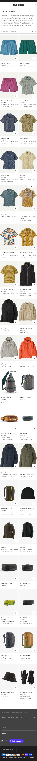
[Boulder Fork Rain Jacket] (9, 456)
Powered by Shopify (9, 759)
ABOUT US (21, 757)
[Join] (32, 717)
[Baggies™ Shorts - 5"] (9, 48)
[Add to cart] (16, 392)
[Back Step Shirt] (9, 123)
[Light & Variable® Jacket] (9, 348)
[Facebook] (2, 741)
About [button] (4, 727)
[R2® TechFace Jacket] (9, 531)
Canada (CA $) (8, 750)
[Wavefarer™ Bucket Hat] (9, 677)
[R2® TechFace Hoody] (9, 312)
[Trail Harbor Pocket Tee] (9, 274)
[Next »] (23, 703)
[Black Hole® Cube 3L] (9, 602)
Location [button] (5, 733)
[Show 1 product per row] (32, 31)
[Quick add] (16, 58)
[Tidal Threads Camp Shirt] (9, 237)
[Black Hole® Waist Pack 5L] (9, 418)
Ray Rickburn (8, 757)
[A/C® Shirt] (9, 198)
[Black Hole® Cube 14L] (9, 568)
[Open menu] (4, 5)
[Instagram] (6, 741)
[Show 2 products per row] (35, 31)
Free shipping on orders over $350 (18, 1)
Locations (30, 757)
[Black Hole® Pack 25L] (9, 493)
